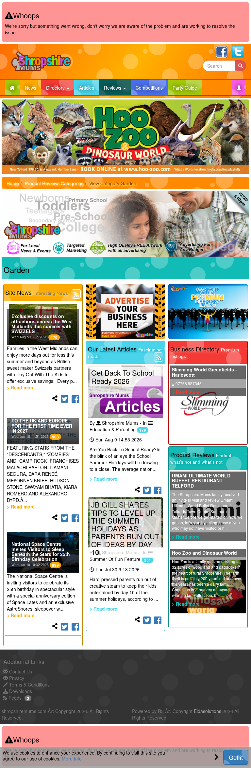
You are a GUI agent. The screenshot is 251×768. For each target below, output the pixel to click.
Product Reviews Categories (54, 183)
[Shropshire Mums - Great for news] (125, 224)
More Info (72, 758)
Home (13, 183)
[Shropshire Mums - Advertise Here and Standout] (208, 311)
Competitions (152, 87)
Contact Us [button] (20, 671)
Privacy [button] (16, 678)
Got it (236, 757)
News (33, 87)
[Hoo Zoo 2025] (125, 136)
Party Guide (187, 87)
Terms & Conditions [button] (29, 684)
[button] (239, 87)
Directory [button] (56, 87)
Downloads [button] (20, 691)
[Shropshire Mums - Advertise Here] (125, 311)
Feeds (14, 697)
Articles (89, 87)
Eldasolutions (207, 711)
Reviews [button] (113, 87)
